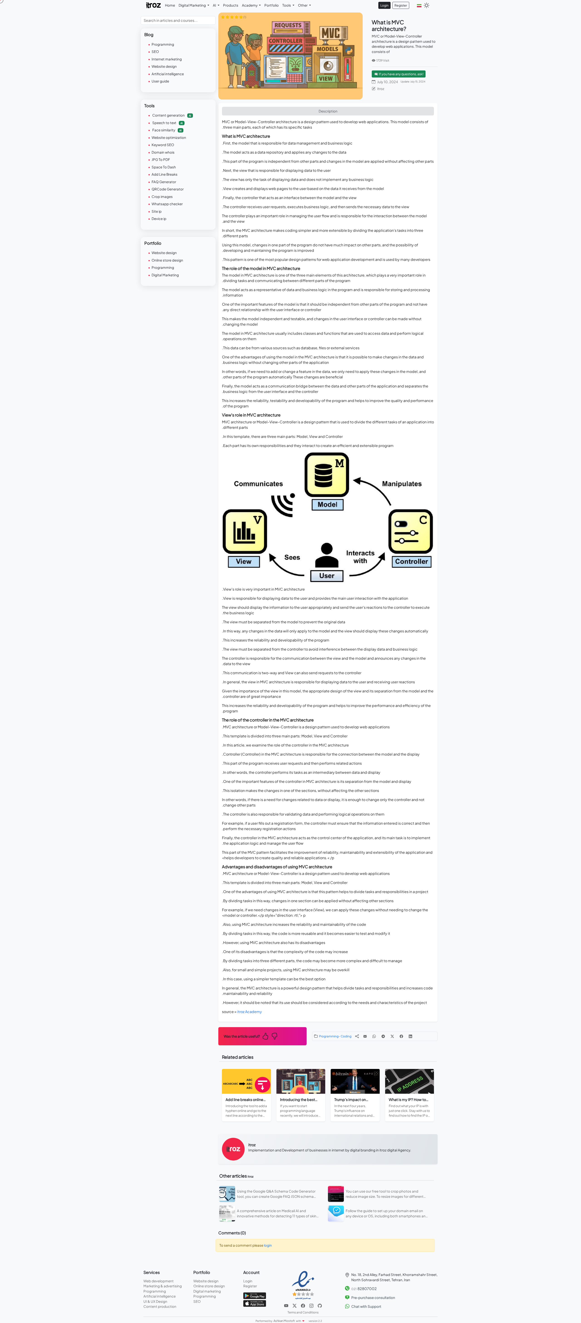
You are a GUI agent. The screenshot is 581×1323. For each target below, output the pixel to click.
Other (303, 5)
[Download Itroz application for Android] (254, 1295)
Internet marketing (167, 59)
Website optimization (169, 137)
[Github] (320, 1305)
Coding (346, 1036)
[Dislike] (274, 1036)
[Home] (153, 5)
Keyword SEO (163, 144)
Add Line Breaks (164, 174)
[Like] (265, 1036)
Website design (164, 66)
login (268, 1245)
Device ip (159, 218)
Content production (159, 1306)
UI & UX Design (155, 1301)
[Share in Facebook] (401, 1036)
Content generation (171, 115)
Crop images (162, 196)
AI (215, 5)
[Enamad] (303, 1285)
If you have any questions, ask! (400, 74)
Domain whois (163, 152)
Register (400, 5)
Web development (158, 1281)
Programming (329, 1036)
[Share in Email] (365, 1036)
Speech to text (167, 122)
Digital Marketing (165, 275)
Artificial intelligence (168, 74)
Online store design (167, 260)
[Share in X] (392, 1036)
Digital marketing (207, 1291)
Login (384, 5)
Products (230, 5)
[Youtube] (286, 1305)
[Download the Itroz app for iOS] (254, 1303)
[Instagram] (312, 1305)
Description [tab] (328, 111)
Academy (250, 5)
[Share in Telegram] (383, 1036)
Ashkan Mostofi (284, 1321)
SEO (155, 51)
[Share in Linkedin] (410, 1036)
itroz (380, 88)
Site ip (157, 211)
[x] (295, 1305)
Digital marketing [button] (193, 5)
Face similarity (167, 130)
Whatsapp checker (167, 204)
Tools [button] (287, 5)
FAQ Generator (164, 182)
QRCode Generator (168, 189)
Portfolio (271, 5)
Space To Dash (164, 167)
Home (170, 5)
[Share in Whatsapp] (374, 1036)
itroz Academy (249, 1011)
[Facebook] (303, 1305)
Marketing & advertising (162, 1286)
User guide (160, 81)
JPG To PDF (161, 159)
